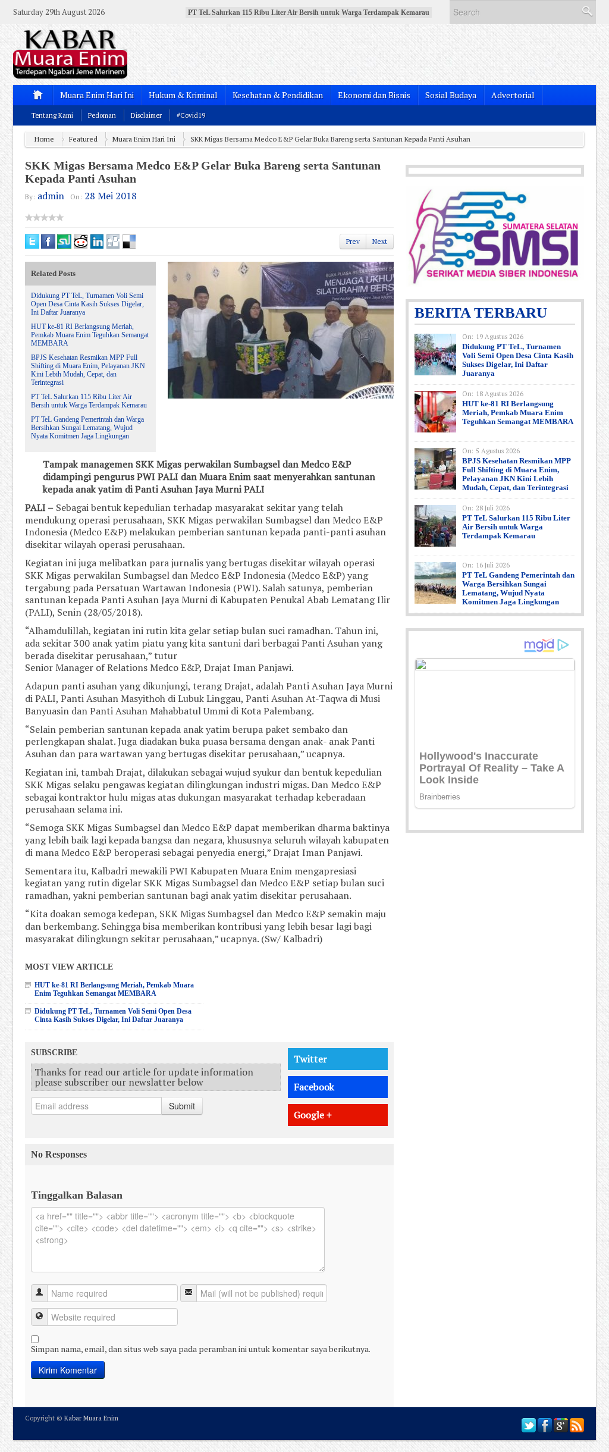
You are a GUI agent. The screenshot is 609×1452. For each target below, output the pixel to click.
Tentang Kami (52, 115)
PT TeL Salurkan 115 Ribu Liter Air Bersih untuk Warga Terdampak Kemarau (89, 401)
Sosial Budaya (450, 95)
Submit (182, 1106)
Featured (83, 138)
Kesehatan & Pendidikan (278, 95)
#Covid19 (191, 115)
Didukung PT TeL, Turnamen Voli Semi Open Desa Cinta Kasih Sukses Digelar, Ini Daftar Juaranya (87, 303)
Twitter (310, 1058)
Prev (353, 241)
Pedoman (102, 115)
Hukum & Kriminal (183, 95)
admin (50, 195)
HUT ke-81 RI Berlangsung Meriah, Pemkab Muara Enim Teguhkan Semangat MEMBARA (90, 334)
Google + (313, 1114)
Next (379, 241)
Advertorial (513, 95)
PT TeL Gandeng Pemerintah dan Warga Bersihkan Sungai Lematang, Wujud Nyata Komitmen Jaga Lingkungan (87, 427)
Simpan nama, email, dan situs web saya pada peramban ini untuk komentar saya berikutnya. (201, 1348)
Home (44, 138)
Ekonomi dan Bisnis (374, 95)
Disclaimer (146, 115)
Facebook (314, 1086)
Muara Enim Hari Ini (97, 95)
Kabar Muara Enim (91, 1418)
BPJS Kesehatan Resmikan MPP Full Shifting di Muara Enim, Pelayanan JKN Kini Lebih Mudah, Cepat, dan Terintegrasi (88, 370)
